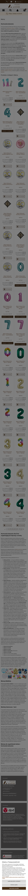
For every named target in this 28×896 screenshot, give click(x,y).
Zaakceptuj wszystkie (14, 888)
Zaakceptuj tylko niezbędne (14, 881)
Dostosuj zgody (14, 884)
